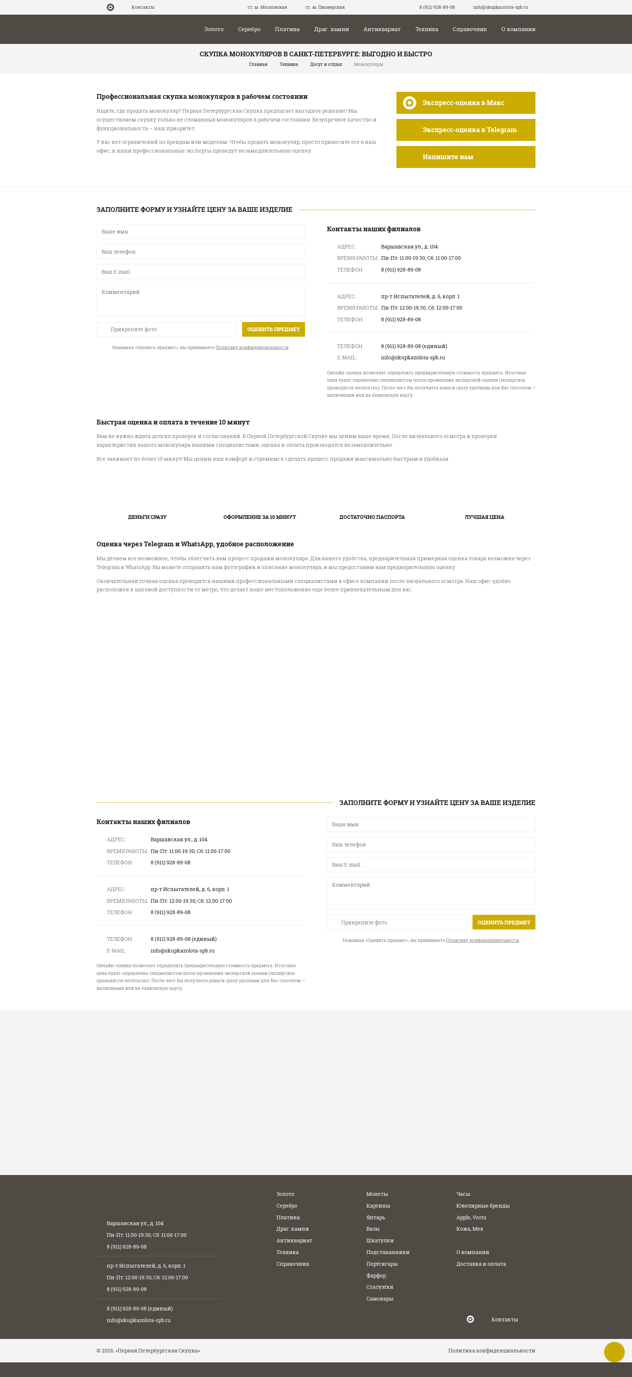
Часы (463, 1193)
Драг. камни (331, 29)
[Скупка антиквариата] (465, 740)
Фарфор (376, 1275)
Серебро (249, 29)
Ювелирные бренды (483, 1205)
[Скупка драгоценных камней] (166, 740)
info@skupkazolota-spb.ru (139, 1320)
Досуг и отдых (326, 64)
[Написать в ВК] (121, 7)
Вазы (373, 1228)
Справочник (470, 29)
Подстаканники (388, 1252)
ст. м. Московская (267, 7)
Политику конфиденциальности (252, 347)
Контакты (143, 7)
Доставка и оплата (481, 1263)
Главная (258, 64)
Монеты (377, 1193)
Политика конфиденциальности (491, 1350)
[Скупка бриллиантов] (465, 651)
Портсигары (382, 1263)
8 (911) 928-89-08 (438, 7)
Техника (426, 29)
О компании (518, 29)
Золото (213, 29)
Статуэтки (380, 1286)
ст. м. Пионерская (324, 7)
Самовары (380, 1298)
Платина (287, 29)
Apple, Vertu (471, 1217)
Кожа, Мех (469, 1228)
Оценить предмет (273, 329)
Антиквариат (382, 29)
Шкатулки (380, 1240)
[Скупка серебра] (316, 651)
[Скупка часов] (316, 740)
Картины (378, 1205)
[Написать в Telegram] (99, 7)
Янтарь (375, 1217)
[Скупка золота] (166, 651)
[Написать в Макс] (110, 7)
